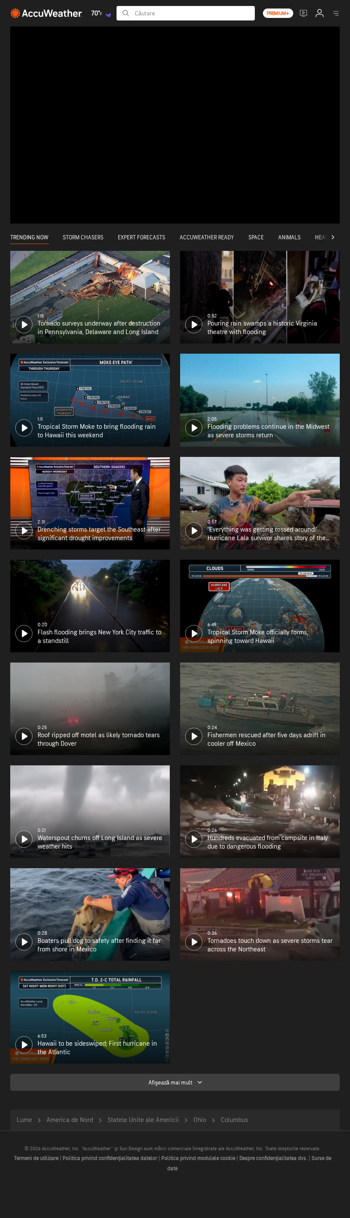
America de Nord (70, 1120)
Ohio (199, 1120)
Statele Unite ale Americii (143, 1120)
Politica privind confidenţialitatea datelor (110, 1158)
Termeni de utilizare (37, 1158)
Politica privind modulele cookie (198, 1158)
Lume (24, 1120)
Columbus (234, 1120)
